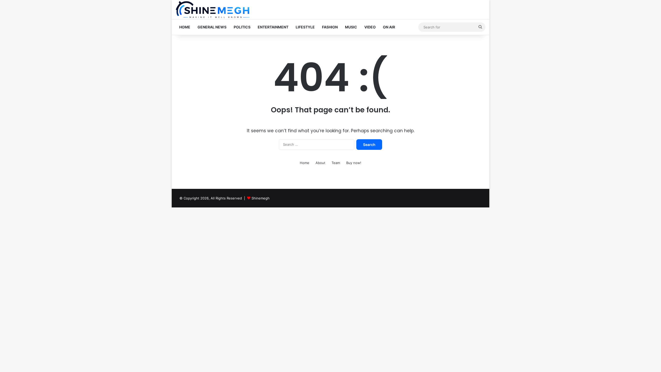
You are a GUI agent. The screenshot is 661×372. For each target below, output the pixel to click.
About (320, 163)
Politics (242, 27)
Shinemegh (260, 198)
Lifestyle (305, 27)
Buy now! (353, 163)
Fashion (330, 27)
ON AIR (389, 27)
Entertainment (273, 27)
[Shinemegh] (212, 9)
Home (184, 27)
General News (212, 27)
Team (336, 163)
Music (351, 27)
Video (370, 27)
